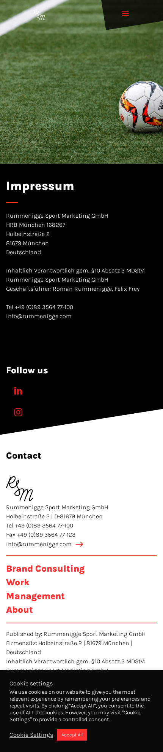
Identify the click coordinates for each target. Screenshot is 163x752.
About (19, 609)
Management (35, 596)
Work (18, 582)
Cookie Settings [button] (31, 734)
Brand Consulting (45, 568)
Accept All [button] (72, 735)
